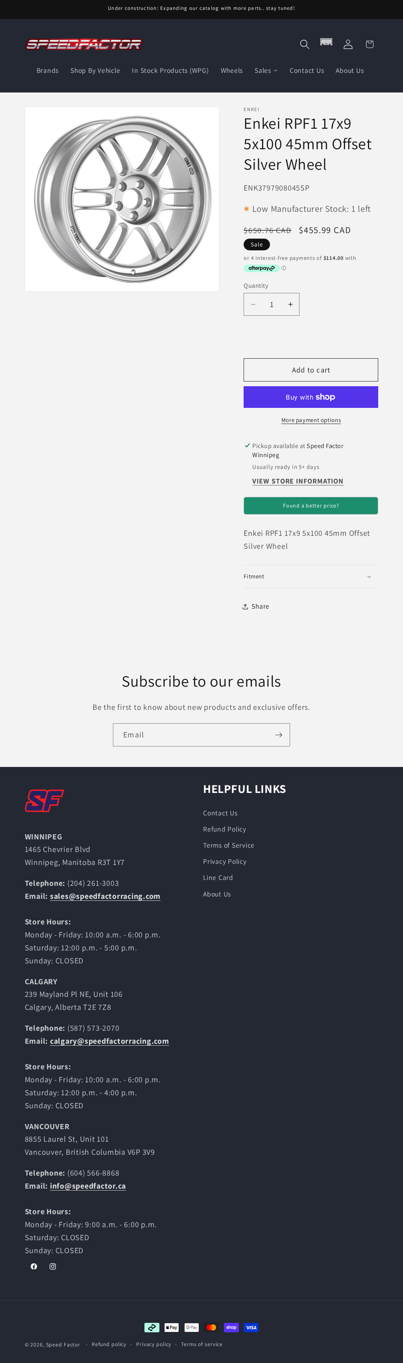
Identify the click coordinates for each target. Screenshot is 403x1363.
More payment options (311, 420)
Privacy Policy (225, 861)
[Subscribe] (279, 734)
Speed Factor (63, 1344)
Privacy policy (153, 1344)
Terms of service (202, 1344)
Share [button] (260, 606)
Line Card (218, 877)
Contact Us (220, 812)
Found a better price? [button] (311, 505)
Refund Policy (224, 828)
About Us (217, 893)
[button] (305, 44)
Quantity (256, 285)
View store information (298, 480)
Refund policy (109, 1344)
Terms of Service (229, 845)
